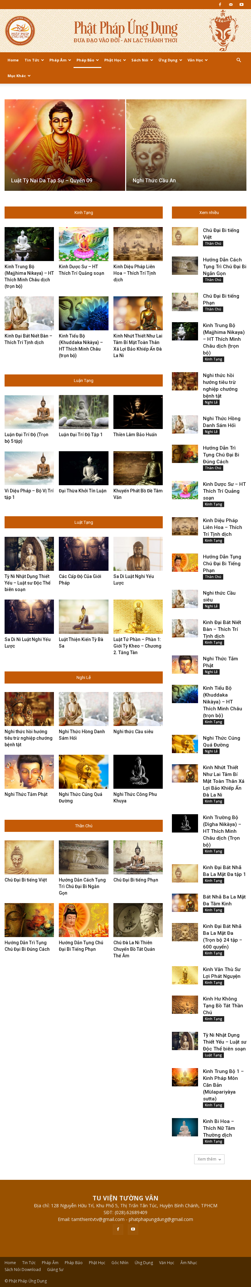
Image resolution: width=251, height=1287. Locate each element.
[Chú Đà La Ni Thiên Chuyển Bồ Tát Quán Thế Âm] (138, 920)
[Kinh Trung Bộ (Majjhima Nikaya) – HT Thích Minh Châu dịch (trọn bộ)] (29, 244)
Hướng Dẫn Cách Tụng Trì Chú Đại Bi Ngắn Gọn (82, 886)
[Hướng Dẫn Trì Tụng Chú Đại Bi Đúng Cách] (29, 920)
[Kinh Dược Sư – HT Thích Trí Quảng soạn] (83, 244)
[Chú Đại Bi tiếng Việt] (29, 857)
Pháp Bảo (85, 60)
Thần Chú (83, 826)
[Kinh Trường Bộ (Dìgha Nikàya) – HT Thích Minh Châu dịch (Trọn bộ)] (185, 823)
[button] (238, 60)
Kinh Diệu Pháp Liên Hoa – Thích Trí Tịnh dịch (134, 273)
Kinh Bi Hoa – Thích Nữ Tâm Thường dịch (219, 1128)
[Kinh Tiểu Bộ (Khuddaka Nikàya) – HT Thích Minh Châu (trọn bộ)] (83, 313)
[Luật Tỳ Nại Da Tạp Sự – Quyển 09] (65, 151)
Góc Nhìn (119, 1262)
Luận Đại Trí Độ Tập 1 (81, 434)
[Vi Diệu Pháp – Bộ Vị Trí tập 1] (29, 468)
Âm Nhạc (188, 1262)
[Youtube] (241, 4)
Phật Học (112, 60)
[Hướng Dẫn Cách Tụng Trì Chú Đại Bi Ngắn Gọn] (83, 857)
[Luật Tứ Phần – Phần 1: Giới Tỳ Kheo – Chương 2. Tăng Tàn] (138, 617)
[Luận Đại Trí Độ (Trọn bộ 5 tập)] (29, 412)
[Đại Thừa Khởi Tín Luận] (83, 468)
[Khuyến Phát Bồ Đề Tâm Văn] (138, 468)
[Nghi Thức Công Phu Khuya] (138, 772)
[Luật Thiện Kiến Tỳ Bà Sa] (83, 617)
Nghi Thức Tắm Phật (26, 794)
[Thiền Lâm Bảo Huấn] (138, 412)
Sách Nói (139, 60)
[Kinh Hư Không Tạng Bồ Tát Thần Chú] (185, 1005)
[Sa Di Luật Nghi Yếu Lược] (138, 554)
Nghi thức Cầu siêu (133, 731)
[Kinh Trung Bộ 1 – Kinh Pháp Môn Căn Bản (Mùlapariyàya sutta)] (185, 1077)
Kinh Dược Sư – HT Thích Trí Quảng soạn (224, 491)
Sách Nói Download (23, 1269)
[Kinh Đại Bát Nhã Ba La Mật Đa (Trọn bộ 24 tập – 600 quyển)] (185, 932)
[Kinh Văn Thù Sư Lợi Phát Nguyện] (185, 975)
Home (13, 60)
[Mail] (231, 4)
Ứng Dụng (168, 60)
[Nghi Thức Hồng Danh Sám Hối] (83, 709)
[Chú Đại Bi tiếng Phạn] (138, 857)
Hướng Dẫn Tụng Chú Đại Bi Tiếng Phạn (222, 563)
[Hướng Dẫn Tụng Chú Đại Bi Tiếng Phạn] (83, 920)
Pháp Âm (57, 60)
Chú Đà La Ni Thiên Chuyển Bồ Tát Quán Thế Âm (134, 949)
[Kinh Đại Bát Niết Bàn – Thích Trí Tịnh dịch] (29, 313)
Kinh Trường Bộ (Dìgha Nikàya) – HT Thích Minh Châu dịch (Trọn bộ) (222, 831)
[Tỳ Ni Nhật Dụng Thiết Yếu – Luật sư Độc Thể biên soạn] (29, 554)
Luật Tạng (84, 522)
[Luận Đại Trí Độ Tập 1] (83, 412)
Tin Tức (32, 60)
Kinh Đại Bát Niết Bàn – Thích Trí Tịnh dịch (222, 629)
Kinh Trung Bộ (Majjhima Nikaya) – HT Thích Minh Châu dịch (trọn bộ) (224, 339)
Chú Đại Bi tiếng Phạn (135, 880)
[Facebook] (220, 4)
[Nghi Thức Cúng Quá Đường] (83, 772)
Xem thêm (207, 1159)
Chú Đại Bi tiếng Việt (26, 880)
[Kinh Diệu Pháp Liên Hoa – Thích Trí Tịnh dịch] (138, 244)
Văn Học (195, 60)
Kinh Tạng (84, 212)
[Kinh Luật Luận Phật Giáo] (125, 30)
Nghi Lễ (83, 677)
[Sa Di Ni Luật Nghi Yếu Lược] (29, 617)
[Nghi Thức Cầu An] (186, 151)
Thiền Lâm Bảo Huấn (135, 434)
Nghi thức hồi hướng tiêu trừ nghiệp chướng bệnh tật (29, 738)
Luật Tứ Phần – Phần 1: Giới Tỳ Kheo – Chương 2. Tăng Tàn (137, 646)
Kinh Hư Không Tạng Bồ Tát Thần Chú (223, 1005)
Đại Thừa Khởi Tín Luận (83, 490)
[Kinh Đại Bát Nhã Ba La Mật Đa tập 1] (185, 873)
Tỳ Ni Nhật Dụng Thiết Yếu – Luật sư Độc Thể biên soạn (28, 583)
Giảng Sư (55, 1269)
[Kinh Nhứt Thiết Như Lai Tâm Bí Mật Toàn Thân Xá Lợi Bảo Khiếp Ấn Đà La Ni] (138, 313)
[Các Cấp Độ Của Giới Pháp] (83, 554)
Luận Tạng (83, 380)
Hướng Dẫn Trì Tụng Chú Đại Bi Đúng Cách (221, 455)
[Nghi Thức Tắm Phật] (29, 772)
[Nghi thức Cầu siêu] (138, 709)
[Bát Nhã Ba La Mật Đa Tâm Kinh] (185, 903)
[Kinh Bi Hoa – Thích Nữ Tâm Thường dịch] (185, 1127)
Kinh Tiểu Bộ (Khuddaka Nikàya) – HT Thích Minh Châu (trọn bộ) (222, 701)
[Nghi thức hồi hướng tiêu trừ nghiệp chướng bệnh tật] (29, 709)
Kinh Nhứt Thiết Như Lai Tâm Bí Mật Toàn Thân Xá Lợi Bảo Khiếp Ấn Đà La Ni (223, 781)
